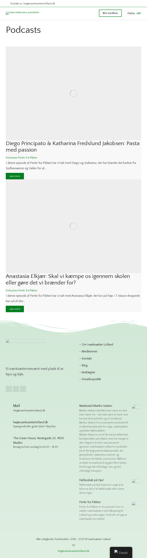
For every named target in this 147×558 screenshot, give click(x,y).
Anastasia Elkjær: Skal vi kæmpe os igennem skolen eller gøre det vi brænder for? (68, 279)
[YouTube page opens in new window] (137, 3)
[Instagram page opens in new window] (130, 3)
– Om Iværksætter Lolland (96, 344)
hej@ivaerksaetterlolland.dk (73, 551)
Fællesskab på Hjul (91, 480)
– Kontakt (85, 358)
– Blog (83, 365)
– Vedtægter (87, 372)
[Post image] (73, 93)
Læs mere (15, 176)
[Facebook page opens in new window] (123, 3)
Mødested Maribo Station (95, 406)
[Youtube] (23, 389)
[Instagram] (16, 389)
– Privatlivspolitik (90, 379)
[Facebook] (9, 389)
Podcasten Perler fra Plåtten (21, 157)
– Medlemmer (88, 351)
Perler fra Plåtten (90, 502)
